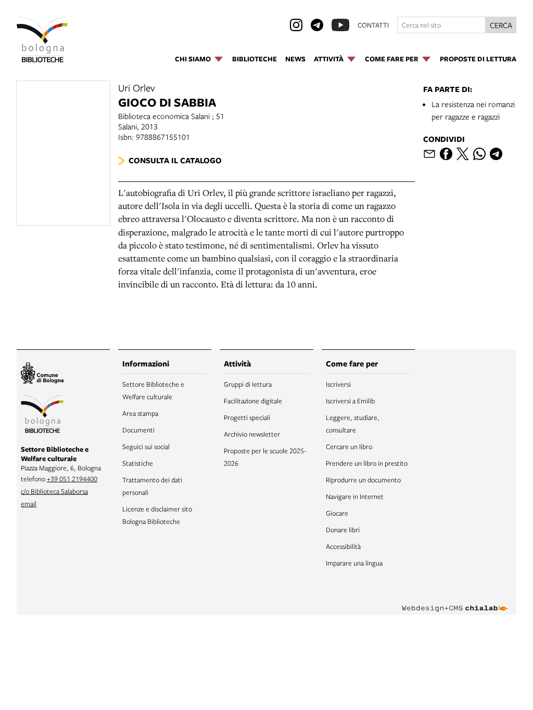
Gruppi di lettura (248, 384)
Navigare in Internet (355, 496)
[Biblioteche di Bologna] (42, 415)
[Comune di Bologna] (42, 374)
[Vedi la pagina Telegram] (317, 25)
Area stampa (140, 413)
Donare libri (343, 529)
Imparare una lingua (354, 563)
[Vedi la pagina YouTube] (340, 25)
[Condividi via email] (429, 154)
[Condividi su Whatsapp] (479, 154)
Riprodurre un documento (363, 479)
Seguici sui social (146, 446)
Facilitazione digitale (253, 400)
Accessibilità (343, 546)
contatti (373, 25)
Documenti (138, 430)
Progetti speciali (247, 417)
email (28, 503)
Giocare (337, 513)
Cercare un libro (349, 446)
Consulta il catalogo (175, 160)
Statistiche (137, 463)
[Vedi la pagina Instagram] (296, 25)
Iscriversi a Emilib (350, 400)
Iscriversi (338, 384)
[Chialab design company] (455, 600)
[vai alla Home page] (42, 39)
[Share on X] (462, 154)
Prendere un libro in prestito (367, 463)
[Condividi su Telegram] (496, 154)
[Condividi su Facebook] (446, 154)
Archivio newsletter (252, 434)
